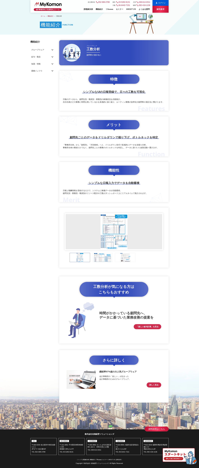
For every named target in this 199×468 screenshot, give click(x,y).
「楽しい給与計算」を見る (147, 327)
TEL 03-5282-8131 (66, 452)
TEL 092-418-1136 (150, 452)
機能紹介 (51, 16)
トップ (80, 459)
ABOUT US (111, 459)
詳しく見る (154, 385)
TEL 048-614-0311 (94, 450)
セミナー (105, 459)
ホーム (43, 16)
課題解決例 (85, 459)
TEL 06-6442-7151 (122, 452)
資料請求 (118, 459)
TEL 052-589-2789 (38, 452)
